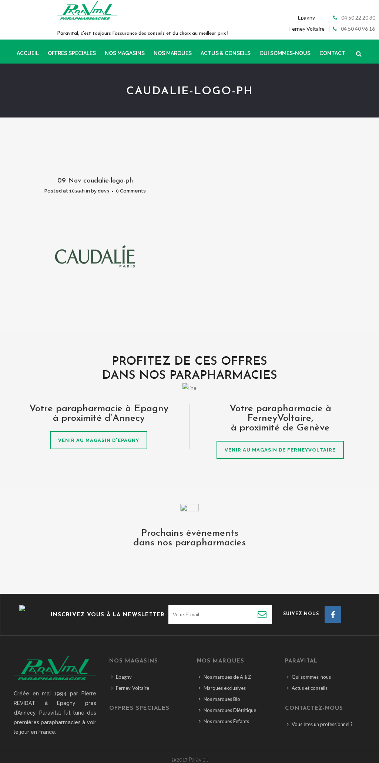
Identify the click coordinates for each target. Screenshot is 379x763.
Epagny (124, 677)
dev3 (104, 191)
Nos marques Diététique (230, 710)
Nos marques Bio (222, 699)
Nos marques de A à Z (227, 677)
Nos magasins (133, 661)
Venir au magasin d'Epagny (98, 440)
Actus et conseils (310, 688)
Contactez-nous (314, 708)
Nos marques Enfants (226, 721)
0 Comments (131, 191)
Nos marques (220, 661)
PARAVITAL (301, 661)
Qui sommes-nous (311, 677)
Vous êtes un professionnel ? (322, 724)
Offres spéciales (139, 708)
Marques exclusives (225, 688)
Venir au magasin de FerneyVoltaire (280, 450)
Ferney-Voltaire (132, 688)
